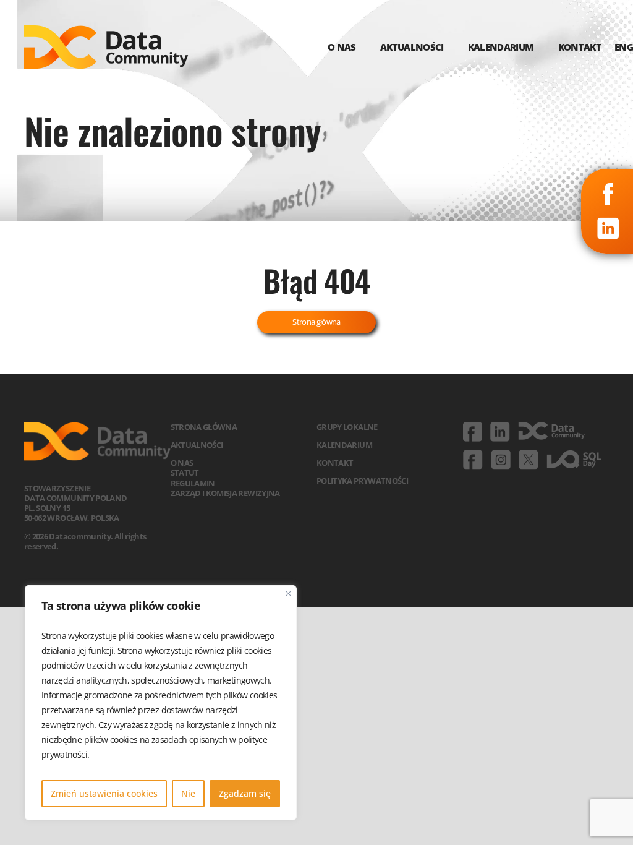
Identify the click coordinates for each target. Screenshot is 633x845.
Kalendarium (344, 444)
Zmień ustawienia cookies (104, 793)
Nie (188, 793)
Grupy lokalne (347, 426)
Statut (185, 472)
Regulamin (193, 483)
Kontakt (334, 462)
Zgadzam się (245, 793)
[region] (161, 702)
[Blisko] (288, 593)
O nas (182, 462)
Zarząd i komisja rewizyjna (225, 493)
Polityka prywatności (362, 480)
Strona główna (316, 321)
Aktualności (197, 444)
